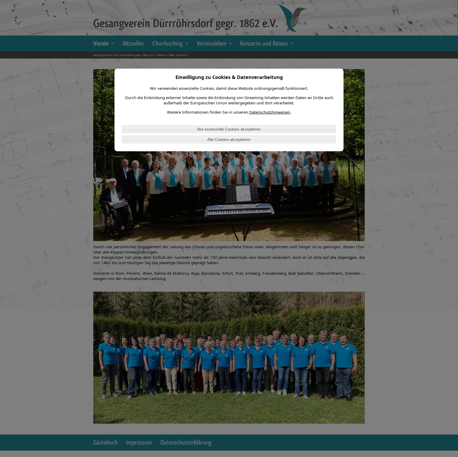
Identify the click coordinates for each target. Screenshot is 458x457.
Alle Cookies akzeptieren (228, 139)
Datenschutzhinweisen (269, 112)
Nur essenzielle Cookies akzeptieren (229, 129)
